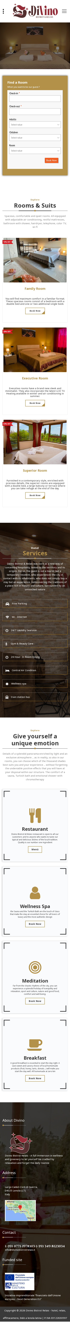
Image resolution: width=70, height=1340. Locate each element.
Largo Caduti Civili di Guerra (21, 1187)
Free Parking (19, 603)
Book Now (51, 160)
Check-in (13, 93)
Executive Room (35, 378)
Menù (35, 849)
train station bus (20, 696)
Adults (12, 119)
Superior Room (35, 470)
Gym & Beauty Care (22, 643)
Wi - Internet (19, 616)
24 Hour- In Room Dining (25, 656)
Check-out (14, 106)
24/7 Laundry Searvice (24, 630)
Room (12, 145)
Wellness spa (18, 683)
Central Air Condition (24, 670)
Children (13, 132)
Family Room (35, 288)
